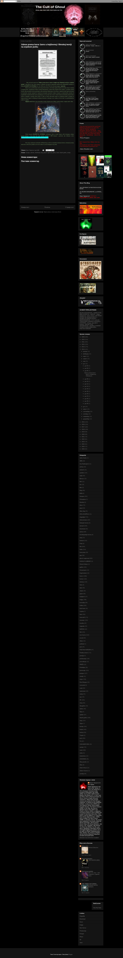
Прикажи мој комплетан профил (89, 837)
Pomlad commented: (91, 97)
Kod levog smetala (87, 871)
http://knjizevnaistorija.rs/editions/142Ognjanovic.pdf (34, 137)
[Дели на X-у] (50, 150)
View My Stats (97, 907)
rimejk (81, 676)
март (84, 356)
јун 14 (87, 386)
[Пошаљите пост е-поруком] (43, 150)
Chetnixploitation (87, 858)
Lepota (82, 611)
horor (57, 152)
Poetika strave (84, 652)
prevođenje (83, 661)
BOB (81, 493)
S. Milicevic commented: (92, 79)
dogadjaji (82, 517)
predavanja (83, 658)
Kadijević (82, 596)
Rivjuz (81, 936)
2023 (83, 441)
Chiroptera (83, 499)
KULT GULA (90, 315)
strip (81, 720)
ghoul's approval (47, 152)
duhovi (81, 531)
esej (42, 152)
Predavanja (83, 931)
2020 (83, 434)
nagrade (82, 626)
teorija (68, 152)
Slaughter (82, 706)
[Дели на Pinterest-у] (53, 150)
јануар (85, 351)
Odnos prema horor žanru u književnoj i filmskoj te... (90, 374)
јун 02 (87, 366)
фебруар (86, 354)
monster (82, 620)
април (85, 358)
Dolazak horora (84, 523)
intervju (82, 582)
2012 (83, 344)
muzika (82, 623)
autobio (82, 472)
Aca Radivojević (84, 464)
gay (81, 555)
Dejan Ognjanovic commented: (94, 61)
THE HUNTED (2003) (94, 860)
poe (81, 647)
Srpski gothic (63, 152)
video (81, 753)
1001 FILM (83, 458)
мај (84, 361)
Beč (81, 481)
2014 (83, 349)
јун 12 (87, 384)
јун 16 (87, 388)
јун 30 (87, 403)
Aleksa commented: (91, 55)
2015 (83, 422)
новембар (86, 416)
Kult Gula (82, 608)
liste (81, 614)
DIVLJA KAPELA (84, 514)
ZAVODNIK (83, 759)
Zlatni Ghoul (83, 767)
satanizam (83, 691)
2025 (83, 446)
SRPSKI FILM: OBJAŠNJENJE (86, 325)
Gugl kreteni (83, 573)
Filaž (81, 543)
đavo (81, 505)
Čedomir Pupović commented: (93, 114)
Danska (82, 502)
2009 (83, 337)
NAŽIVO (82, 629)
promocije (82, 670)
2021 (83, 436)
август (85, 409)
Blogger (70, 954)
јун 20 (87, 393)
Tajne (81, 723)
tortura (81, 732)
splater (82, 714)
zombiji (82, 773)
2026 (83, 449)
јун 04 (87, 368)
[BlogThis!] (48, 150)
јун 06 (87, 370)
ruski (81, 688)
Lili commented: (90, 50)
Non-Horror (83, 928)
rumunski (82, 685)
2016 (83, 424)
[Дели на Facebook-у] (52, 150)
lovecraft (82, 617)
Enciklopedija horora (85, 534)
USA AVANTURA (84, 744)
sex (81, 697)
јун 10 (87, 381)
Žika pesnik (83, 762)
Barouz (82, 478)
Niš (80, 632)
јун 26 (87, 398)
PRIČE (81, 664)
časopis (28, 152)
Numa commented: (91, 91)
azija (81, 475)
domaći (32, 152)
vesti (81, 750)
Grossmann (83, 570)
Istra (81, 585)
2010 (83, 339)
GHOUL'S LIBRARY (85, 561)
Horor (81, 922)
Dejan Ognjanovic (95, 782)
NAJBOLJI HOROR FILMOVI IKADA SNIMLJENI (90, 326)
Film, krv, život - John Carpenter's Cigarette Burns (94, 874)
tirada (81, 729)
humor (81, 579)
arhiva (81, 467)
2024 (83, 444)
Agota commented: (91, 44)
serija (81, 694)
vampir (82, 747)
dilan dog (82, 511)
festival (82, 540)
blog (81, 490)
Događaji (82, 916)
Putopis (82, 933)
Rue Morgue (83, 682)
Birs (81, 487)
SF (80, 700)
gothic (54, 152)
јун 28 (87, 401)
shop (81, 703)
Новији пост (25, 207)
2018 (83, 429)
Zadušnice (83, 756)
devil (81, 508)
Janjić (81, 590)
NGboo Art (85, 846)
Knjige (81, 925)
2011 (83, 342)
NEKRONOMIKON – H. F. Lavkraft (89, 320)
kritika (81, 605)
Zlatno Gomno (84, 770)
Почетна (47, 207)
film (81, 546)
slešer (81, 708)
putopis (82, 673)
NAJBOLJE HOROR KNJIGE (88, 318)
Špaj (81, 711)
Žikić (81, 765)
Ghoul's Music (84, 564)
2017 (83, 427)
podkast (82, 644)
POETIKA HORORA (85, 328)
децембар (86, 419)
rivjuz (81, 679)
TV (80, 741)
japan (81, 593)
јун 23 (87, 396)
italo (81, 588)
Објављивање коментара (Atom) (52, 212)
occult (81, 638)
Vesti (81, 942)
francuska (82, 552)
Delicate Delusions (93, 847)
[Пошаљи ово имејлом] (46, 150)
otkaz (81, 641)
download (37, 152)
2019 (83, 431)
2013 (83, 346)
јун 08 (87, 379)
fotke (81, 549)
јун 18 (87, 391)
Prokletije (82, 667)
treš (81, 738)
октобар (85, 414)
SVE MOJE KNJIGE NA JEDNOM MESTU (91, 316)
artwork (82, 469)
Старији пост (69, 207)
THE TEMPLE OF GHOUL (89, 884)
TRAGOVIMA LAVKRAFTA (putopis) (90, 321)
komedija (82, 602)
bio (80, 484)
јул (84, 406)
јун (84, 363)
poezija (82, 655)
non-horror (83, 635)
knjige (81, 599)
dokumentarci (83, 520)
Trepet (81, 735)
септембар (86, 411)
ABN (81, 461)
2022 (83, 439)
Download (82, 919)
